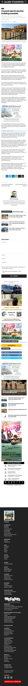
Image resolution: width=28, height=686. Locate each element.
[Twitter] (10, 176)
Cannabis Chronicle (8, 658)
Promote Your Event (8, 579)
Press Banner (7, 647)
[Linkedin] (13, 176)
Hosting (5, 615)
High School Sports (8, 569)
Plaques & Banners (8, 535)
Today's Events (7, 576)
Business (6, 547)
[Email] (19, 176)
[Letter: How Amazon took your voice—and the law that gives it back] (4, 223)
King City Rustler (7, 643)
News (3, 8)
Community (6, 556)
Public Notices (7, 542)
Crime (5, 549)
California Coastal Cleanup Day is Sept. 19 (17, 409)
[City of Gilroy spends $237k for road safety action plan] (4, 229)
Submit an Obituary (8, 587)
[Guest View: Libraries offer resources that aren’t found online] (4, 417)
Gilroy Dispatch (7, 639)
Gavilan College (7, 571)
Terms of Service (7, 533)
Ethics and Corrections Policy (10, 534)
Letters (5, 559)
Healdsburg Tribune (8, 640)
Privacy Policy (7, 531)
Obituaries (6, 584)
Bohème (6, 657)
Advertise (6, 540)
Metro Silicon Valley (8, 632)
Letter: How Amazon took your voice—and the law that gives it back (17, 223)
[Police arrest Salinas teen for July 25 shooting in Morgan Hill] (4, 217)
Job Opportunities (8, 666)
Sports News (6, 568)
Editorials (6, 557)
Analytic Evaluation (8, 620)
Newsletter (6, 526)
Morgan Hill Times (8, 646)
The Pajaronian (7, 650)
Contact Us (6, 527)
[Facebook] (7, 176)
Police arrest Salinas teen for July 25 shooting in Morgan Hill (14, 391)
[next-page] (4, 235)
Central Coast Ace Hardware (10, 591)
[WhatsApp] (16, 176)
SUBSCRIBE (6, 521)
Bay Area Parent (7, 656)
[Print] (22, 176)
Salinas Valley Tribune (8, 648)
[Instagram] (8, 677)
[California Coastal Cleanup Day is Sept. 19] (4, 411)
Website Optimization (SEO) (10, 616)
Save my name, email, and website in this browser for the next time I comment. (13, 267)
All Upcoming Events (8, 575)
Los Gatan (6, 644)
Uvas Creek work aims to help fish (21, 185)
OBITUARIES (7, 583)
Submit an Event (7, 578)
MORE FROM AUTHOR (18, 211)
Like (20, 352)
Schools (5, 550)
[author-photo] (14, 194)
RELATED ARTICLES (6, 211)
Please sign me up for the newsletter (10, 271)
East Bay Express (7, 629)
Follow (19, 355)
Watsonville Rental (8, 594)
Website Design (7, 613)
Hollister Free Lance (8, 642)
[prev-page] (2, 235)
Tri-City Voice (7, 651)
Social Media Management (9, 618)
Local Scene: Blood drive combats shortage (7, 185)
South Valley (6, 661)
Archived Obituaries (8, 585)
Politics (5, 551)
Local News (6, 546)
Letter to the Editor (8, 529)
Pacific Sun (6, 635)
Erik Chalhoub (4, 21)
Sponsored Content (8, 619)
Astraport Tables (7, 592)
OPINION (6, 555)
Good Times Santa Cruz (9, 630)
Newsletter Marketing (8, 622)
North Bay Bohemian (8, 633)
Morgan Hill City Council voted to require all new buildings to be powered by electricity (14, 131)
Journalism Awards (8, 667)
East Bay (6, 660)
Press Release (7, 530)
